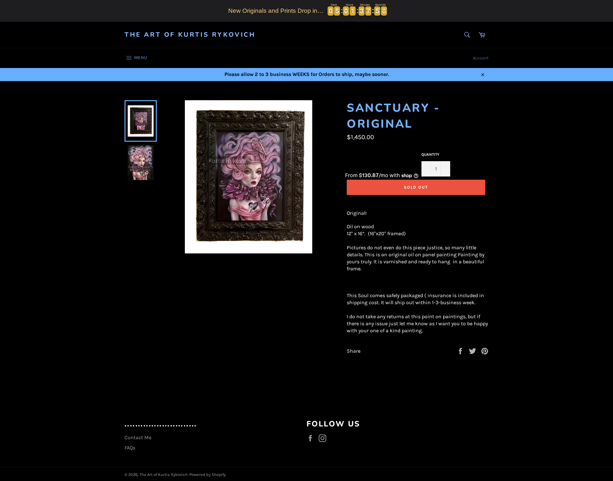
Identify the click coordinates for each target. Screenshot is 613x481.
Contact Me (138, 437)
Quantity (430, 154)
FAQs (130, 448)
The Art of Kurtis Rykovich (190, 34)
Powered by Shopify (207, 474)
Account (480, 58)
